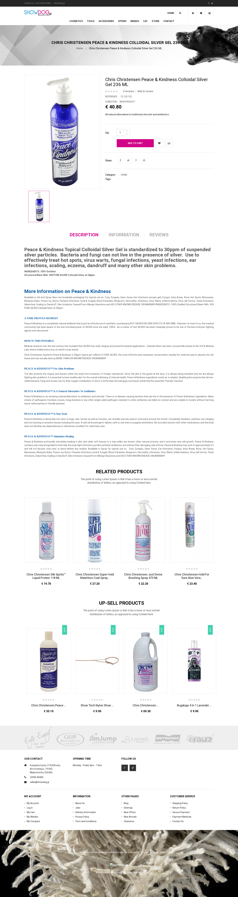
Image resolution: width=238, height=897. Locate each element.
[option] (38, 206)
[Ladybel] (135, 739)
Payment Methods (181, 816)
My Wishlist (32, 816)
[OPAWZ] (200, 739)
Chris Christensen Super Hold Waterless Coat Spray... (95, 576)
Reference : (111, 96)
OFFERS (122, 21)
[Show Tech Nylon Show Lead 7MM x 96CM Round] (97, 661)
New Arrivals (130, 816)
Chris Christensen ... (146, 705)
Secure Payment (181, 812)
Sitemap (128, 807)
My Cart (31, 812)
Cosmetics (76, 21)
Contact (168, 21)
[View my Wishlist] (201, 13)
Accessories (106, 21)
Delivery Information (85, 812)
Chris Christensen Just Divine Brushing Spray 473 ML (143, 576)
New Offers (130, 812)
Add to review (145, 91)
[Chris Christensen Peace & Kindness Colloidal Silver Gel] (38, 206)
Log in (30, 807)
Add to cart (135, 143)
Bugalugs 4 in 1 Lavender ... (194, 705)
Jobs (77, 807)
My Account (33, 803)
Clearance (129, 821)
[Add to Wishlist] (159, 143)
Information (124, 234)
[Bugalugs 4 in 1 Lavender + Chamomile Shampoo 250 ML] (194, 661)
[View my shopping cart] (192, 13)
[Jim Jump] (103, 739)
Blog (126, 803)
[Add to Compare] (169, 143)
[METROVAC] (167, 739)
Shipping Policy (180, 803)
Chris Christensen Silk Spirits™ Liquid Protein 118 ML (46, 576)
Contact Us (178, 821)
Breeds (134, 21)
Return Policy (179, 807)
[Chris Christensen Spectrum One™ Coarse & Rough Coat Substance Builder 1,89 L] (145, 661)
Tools (91, 21)
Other (155, 21)
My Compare (33, 821)
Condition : (111, 101)
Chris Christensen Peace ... (48, 705)
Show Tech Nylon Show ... (97, 705)
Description (84, 234)
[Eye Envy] (38, 739)
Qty (107, 132)
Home (170, 13)
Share (108, 160)
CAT (145, 21)
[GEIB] (70, 739)
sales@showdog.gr (39, 782)
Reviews (159, 234)
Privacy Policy (82, 816)
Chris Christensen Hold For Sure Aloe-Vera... (192, 576)
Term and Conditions (85, 821)
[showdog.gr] (38, 13)
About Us (80, 803)
